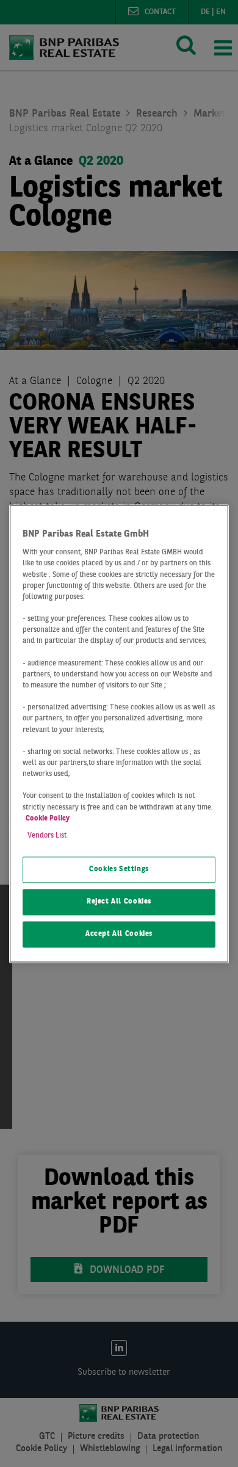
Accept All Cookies (119, 934)
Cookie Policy (48, 818)
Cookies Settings (119, 869)
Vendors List (47, 835)
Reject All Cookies (119, 901)
